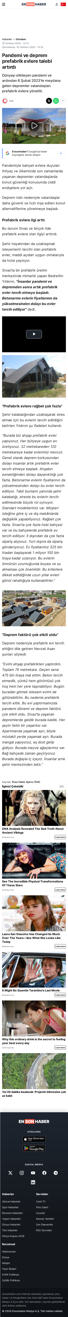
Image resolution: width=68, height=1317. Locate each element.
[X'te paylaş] (49, 101)
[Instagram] (22, 1173)
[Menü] (3, 4)
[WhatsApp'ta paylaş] (56, 101)
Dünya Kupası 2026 (13, 1236)
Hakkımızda (9, 1251)
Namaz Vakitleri (45, 1218)
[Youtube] (33, 1173)
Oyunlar (40, 1212)
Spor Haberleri (10, 1207)
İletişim (6, 1263)
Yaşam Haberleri (11, 1218)
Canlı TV (41, 1201)
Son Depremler (44, 1224)
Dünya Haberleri (11, 1224)
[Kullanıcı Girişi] (56, 4)
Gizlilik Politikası (11, 1280)
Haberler (7, 39)
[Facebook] (44, 1173)
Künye (5, 1257)
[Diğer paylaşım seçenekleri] (63, 101)
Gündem (21, 39)
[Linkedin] (33, 1182)
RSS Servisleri (44, 1230)
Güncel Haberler (11, 1201)
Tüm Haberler (9, 1230)
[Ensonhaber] (34, 4)
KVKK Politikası (10, 1274)
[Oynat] (34, 125)
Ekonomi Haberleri (12, 1212)
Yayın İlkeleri (9, 1268)
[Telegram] (56, 1173)
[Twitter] (10, 1173)
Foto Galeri (42, 1207)
